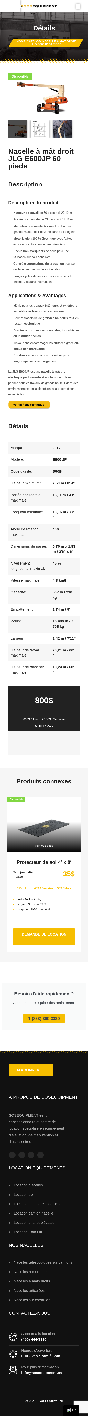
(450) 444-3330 (33, 1339)
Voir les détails (44, 845)
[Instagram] (21, 1155)
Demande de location (48, 932)
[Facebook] (12, 1155)
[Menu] (10, 6)
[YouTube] (31, 1155)
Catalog (34, 41)
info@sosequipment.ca (41, 1373)
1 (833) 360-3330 (44, 1018)
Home (21, 41)
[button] (31, 1070)
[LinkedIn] (40, 1155)
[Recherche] (78, 6)
